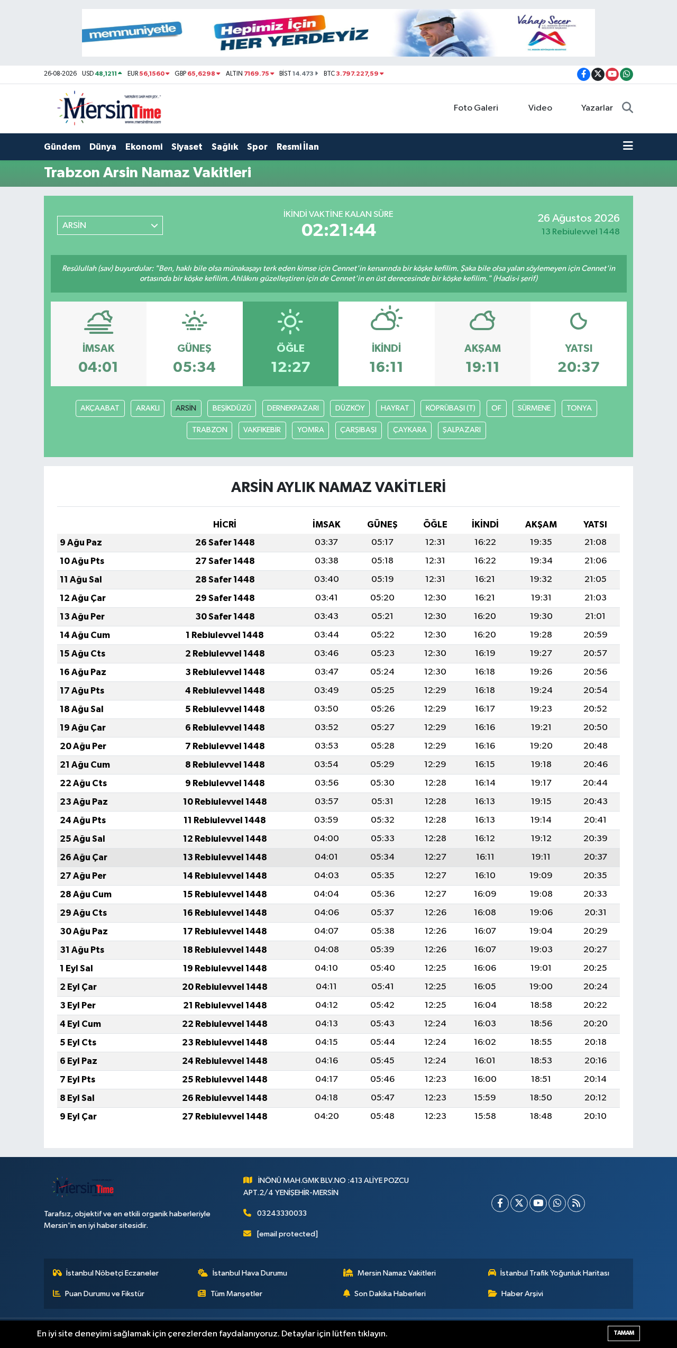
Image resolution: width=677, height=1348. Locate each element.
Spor (257, 146)
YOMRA (310, 430)
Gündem (62, 146)
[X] (519, 1203)
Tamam (624, 1333)
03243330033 (282, 1213)
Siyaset (187, 146)
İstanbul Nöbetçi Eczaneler (112, 1273)
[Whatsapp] (557, 1203)
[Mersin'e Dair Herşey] (110, 108)
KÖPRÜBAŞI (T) (450, 408)
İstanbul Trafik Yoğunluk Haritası (554, 1273)
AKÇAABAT (100, 408)
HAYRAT (395, 408)
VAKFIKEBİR (262, 430)
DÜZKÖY (350, 408)
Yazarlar (597, 108)
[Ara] (627, 108)
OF (496, 408)
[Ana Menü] (628, 147)
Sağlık (225, 146)
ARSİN (186, 408)
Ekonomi (143, 146)
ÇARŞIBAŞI (358, 430)
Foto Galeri (476, 108)
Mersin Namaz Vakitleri (397, 1273)
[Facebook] (500, 1203)
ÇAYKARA (410, 430)
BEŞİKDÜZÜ (232, 408)
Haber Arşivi (522, 1294)
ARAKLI (148, 408)
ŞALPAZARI (462, 430)
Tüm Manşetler (236, 1294)
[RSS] (576, 1203)
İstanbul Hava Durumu (250, 1273)
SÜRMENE (534, 408)
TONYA (579, 408)
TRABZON (209, 430)
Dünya (102, 146)
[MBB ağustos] (338, 32)
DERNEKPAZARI (293, 408)
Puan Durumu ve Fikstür (104, 1294)
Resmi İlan (298, 146)
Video (540, 108)
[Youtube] (538, 1203)
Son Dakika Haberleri (390, 1294)
